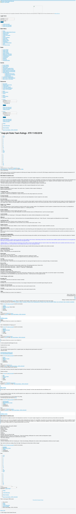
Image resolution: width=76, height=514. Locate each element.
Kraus (45, 301)
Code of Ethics (5, 49)
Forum (4, 36)
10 (3, 147)
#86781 (8, 313)
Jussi (32, 301)
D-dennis (29, 301)
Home (4, 31)
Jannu (64, 301)
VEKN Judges (5, 51)
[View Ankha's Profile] (6, 306)
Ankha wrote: (4, 318)
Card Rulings (5, 57)
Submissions (5, 41)
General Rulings (6, 56)
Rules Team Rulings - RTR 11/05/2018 (7, 169)
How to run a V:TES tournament (9, 77)
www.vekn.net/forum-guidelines (6, 353)
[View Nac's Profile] (6, 376)
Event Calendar (6, 65)
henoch (12, 313)
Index (4, 91)
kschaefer (68, 301)
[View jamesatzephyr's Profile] (7, 402)
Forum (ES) (5, 38)
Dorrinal (42, 301)
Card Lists (5, 59)
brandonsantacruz (36, 301)
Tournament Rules (6, 60)
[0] (75, 298)
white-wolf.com (57, 13)
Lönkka (20, 301)
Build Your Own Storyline (10, 74)
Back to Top (2, 510)
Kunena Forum (40, 500)
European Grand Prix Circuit (8, 69)
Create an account (6, 24)
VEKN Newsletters (6, 35)
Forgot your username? (7, 25)
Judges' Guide (5, 50)
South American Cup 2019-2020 (9, 71)
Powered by (35, 500)
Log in (4, 105)
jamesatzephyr (13, 382)
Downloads (5, 83)
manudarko (72, 301)
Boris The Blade (50, 301)
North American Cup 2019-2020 (9, 70)
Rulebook (5, 58)
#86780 (15, 168)
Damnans (17, 301)
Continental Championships (8, 76)
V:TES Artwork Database (8, 88)
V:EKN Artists (5, 85)
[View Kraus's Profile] (6, 358)
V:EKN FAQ (5, 34)
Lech (58, 301)
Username (2, 18)
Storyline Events (6, 72)
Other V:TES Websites (7, 89)
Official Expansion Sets (7, 84)
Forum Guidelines (6, 37)
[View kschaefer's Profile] (7, 448)
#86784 (8, 382)
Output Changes (6, 52)
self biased (61, 301)
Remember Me (3, 20)
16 (3, 149)
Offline (4, 308)
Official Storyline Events (9, 73)
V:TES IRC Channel (7, 86)
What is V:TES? (6, 33)
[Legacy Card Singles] (4, 2)
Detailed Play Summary (7, 55)
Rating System (5, 39)
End (3, 152)
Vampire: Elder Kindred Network (9, 32)
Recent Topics (5, 92)
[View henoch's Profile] (6, 330)
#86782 (8, 336)
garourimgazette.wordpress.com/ (6, 352)
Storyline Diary (8, 75)
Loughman (25, 301)
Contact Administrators (7, 42)
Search (4, 93)
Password (2, 19)
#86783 (8, 365)
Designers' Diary (6, 40)
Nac (11, 365)
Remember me (7, 103)
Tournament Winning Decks (8, 68)
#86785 (8, 409)
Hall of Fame (5, 67)
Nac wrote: (3, 387)
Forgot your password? (7, 26)
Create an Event (6, 66)
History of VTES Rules (7, 53)
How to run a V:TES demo (8, 78)
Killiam (54, 301)
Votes (4, 43)
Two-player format (6, 44)
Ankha (19, 168)
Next (4, 151)
